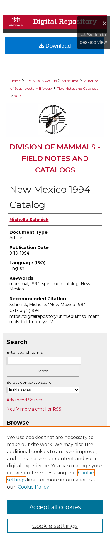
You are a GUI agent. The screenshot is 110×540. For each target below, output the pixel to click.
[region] (55, 483)
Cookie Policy (33, 487)
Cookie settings (55, 525)
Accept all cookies (55, 507)
